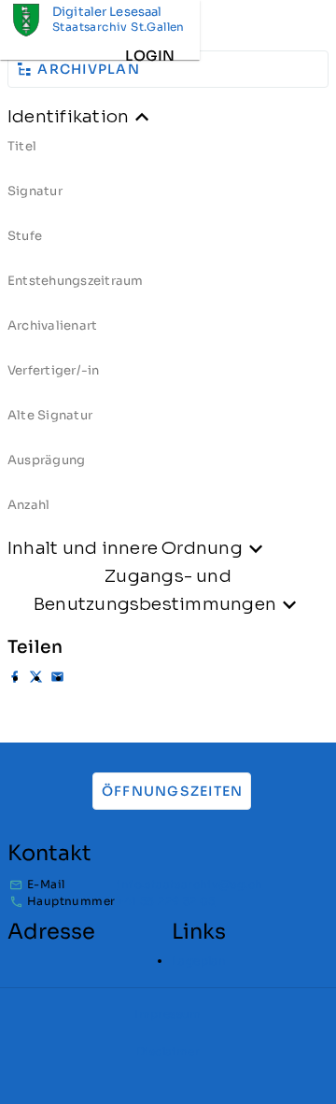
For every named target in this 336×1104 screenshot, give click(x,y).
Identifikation (68, 116)
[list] (168, 332)
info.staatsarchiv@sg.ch (189, 884)
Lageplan (199, 961)
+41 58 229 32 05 (166, 901)
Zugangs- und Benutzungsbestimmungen (155, 590)
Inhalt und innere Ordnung (125, 548)
